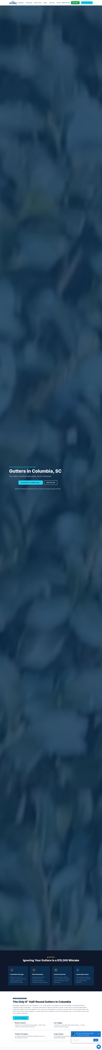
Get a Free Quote (86, 2)
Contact (59, 2)
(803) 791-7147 (66, 2)
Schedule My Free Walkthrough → (31, 482)
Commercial (29, 2)
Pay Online (75, 2)
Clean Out (52, 2)
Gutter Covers (38, 2)
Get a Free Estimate (21, 1018)
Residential (21, 2)
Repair (45, 2)
